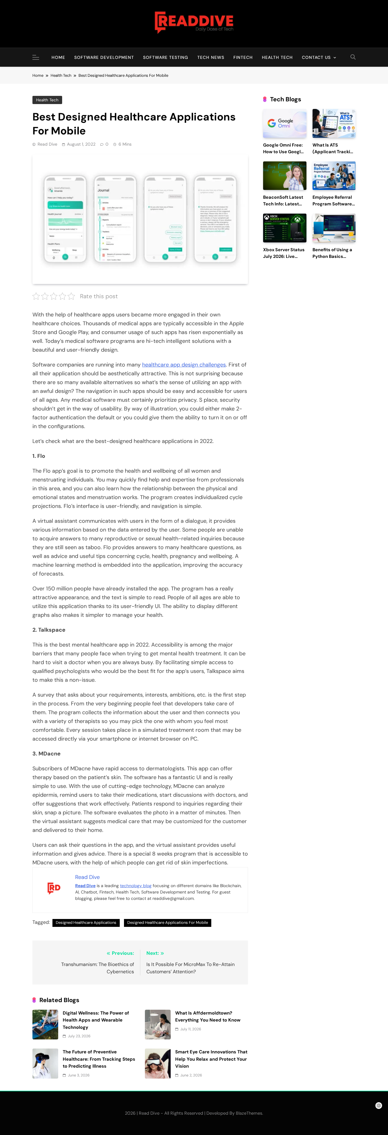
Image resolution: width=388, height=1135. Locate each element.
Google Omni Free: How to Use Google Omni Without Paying (283, 155)
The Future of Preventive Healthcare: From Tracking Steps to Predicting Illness (99, 1059)
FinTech (243, 57)
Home (58, 57)
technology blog (136, 885)
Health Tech (277, 57)
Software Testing (165, 57)
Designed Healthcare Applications (86, 922)
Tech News (210, 57)
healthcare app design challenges (184, 364)
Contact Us (316, 57)
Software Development (104, 57)
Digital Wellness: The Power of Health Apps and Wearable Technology (96, 1020)
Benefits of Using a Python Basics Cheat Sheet (332, 256)
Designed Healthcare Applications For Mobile (167, 922)
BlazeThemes (249, 1113)
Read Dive (47, 144)
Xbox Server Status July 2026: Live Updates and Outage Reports (284, 259)
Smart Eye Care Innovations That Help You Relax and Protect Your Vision (211, 1059)
